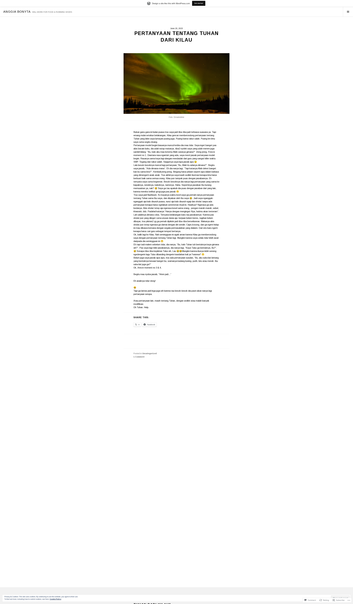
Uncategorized (149, 353)
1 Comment (139, 357)
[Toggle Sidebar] (348, 12)
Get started (198, 3)
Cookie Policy (55, 599)
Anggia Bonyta (17, 11)
